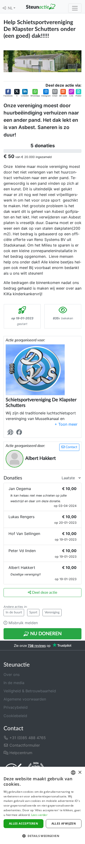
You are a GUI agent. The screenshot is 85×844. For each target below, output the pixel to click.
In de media (14, 682)
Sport (33, 612)
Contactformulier (24, 745)
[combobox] (73, 772)
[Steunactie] (40, 6)
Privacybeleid (16, 707)
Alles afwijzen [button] (63, 824)
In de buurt (14, 612)
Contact (71, 447)
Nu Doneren (45, 633)
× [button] (79, 772)
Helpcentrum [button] (20, 752)
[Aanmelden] (4, 8)
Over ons (12, 674)
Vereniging (52, 612)
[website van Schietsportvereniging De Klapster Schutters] (11, 432)
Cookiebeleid (15, 715)
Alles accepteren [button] (23, 824)
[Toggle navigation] (74, 8)
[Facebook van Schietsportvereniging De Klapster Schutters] (20, 432)
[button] (8, 93)
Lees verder (39, 815)
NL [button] (10, 8)
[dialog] (42, 805)
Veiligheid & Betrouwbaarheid (30, 691)
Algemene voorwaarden (25, 699)
